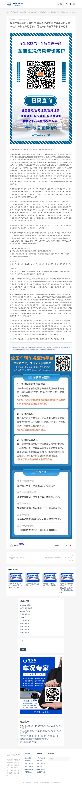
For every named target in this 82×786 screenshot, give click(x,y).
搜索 (21, 641)
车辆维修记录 (24, 632)
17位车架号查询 (25, 605)
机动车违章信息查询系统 (28, 759)
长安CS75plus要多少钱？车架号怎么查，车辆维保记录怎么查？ (15, 585)
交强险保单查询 (25, 614)
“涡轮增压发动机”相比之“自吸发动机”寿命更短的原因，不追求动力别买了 (40, 732)
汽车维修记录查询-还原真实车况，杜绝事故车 (49, 585)
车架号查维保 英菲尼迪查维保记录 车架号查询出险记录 (58, 559)
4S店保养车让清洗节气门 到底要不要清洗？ (34, 739)
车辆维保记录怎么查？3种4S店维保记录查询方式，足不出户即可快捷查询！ (41, 727)
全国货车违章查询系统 (40, 759)
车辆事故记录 (24, 623)
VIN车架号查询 (25, 611)
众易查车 (35, 782)
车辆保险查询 (24, 626)
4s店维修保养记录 (26, 608)
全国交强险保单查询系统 (16, 558)
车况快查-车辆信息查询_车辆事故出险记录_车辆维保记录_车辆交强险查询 (34, 12)
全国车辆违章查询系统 (40, 765)
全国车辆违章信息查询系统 (28, 765)
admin (16, 545)
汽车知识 (23, 617)
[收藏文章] (62, 545)
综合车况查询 (61, 12)
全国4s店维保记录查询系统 (40, 771)
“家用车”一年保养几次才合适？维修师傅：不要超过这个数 (39, 736)
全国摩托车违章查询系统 (28, 771)
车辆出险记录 (24, 629)
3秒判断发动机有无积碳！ (28, 742)
